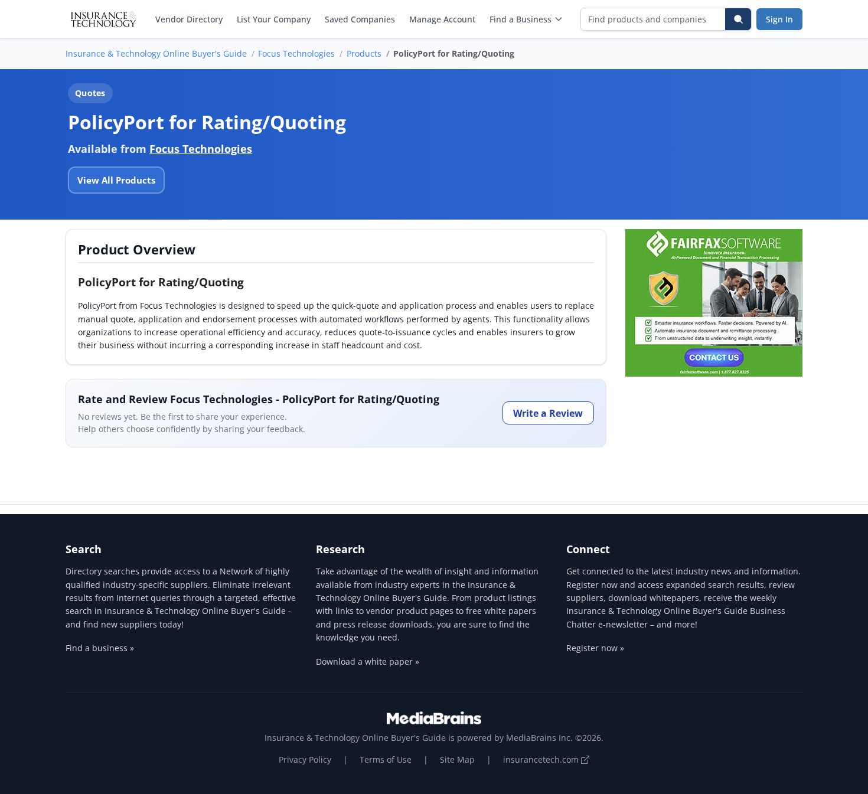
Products (364, 53)
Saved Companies (360, 19)
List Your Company (274, 19)
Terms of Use (386, 759)
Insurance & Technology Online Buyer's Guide (156, 53)
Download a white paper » (367, 661)
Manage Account (442, 19)
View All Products (116, 180)
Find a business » (100, 648)
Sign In (779, 19)
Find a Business (521, 19)
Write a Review (548, 413)
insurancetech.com (542, 759)
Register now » (595, 648)
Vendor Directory (189, 19)
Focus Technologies (296, 53)
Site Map (457, 759)
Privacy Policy (305, 759)
